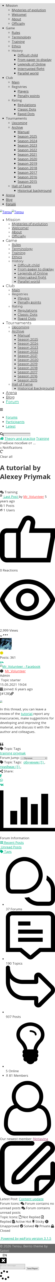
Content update (31, 1199)
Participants (15, 421)
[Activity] (3, 662)
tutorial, (27, 713)
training (6, 753)
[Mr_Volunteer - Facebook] (20, 666)
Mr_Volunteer (33, 496)
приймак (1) (10, 766)
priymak (19, 753)
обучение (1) (33, 762)
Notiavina (40, 1139)
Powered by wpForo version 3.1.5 (25, 1238)
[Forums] (2, 438)
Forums (11, 417)
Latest (11, 426)
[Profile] (1, 662)
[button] (27, 1255)
